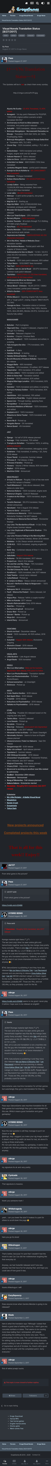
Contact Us (36, 1455)
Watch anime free (16, 1428)
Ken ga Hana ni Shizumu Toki (21, 970)
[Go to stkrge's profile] (4, 993)
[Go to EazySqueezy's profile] (4, 1296)
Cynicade (12, 1175)
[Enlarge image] (10, 962)
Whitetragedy (15, 1208)
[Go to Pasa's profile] (4, 59)
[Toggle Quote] (5, 892)
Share (12, 1396)
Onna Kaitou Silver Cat (13, 1067)
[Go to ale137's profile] (4, 866)
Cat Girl (9, 976)
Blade (11, 1315)
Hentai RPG (14, 1419)
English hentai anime (18, 1424)
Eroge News (22, 49)
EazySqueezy (14, 1295)
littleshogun (14, 1245)
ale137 (11, 865)
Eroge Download (16, 1416)
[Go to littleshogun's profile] (4, 1246)
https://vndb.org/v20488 (12, 905)
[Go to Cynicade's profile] (4, 1176)
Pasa (7, 47)
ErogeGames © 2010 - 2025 (20, 1455)
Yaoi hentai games (17, 1421)
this (27, 948)
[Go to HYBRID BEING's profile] (4, 914)
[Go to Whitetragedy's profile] (4, 1210)
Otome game (15, 1426)
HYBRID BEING (15, 913)
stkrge (11, 992)
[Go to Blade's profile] (4, 1316)
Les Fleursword (40, 970)
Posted (17, 61)
